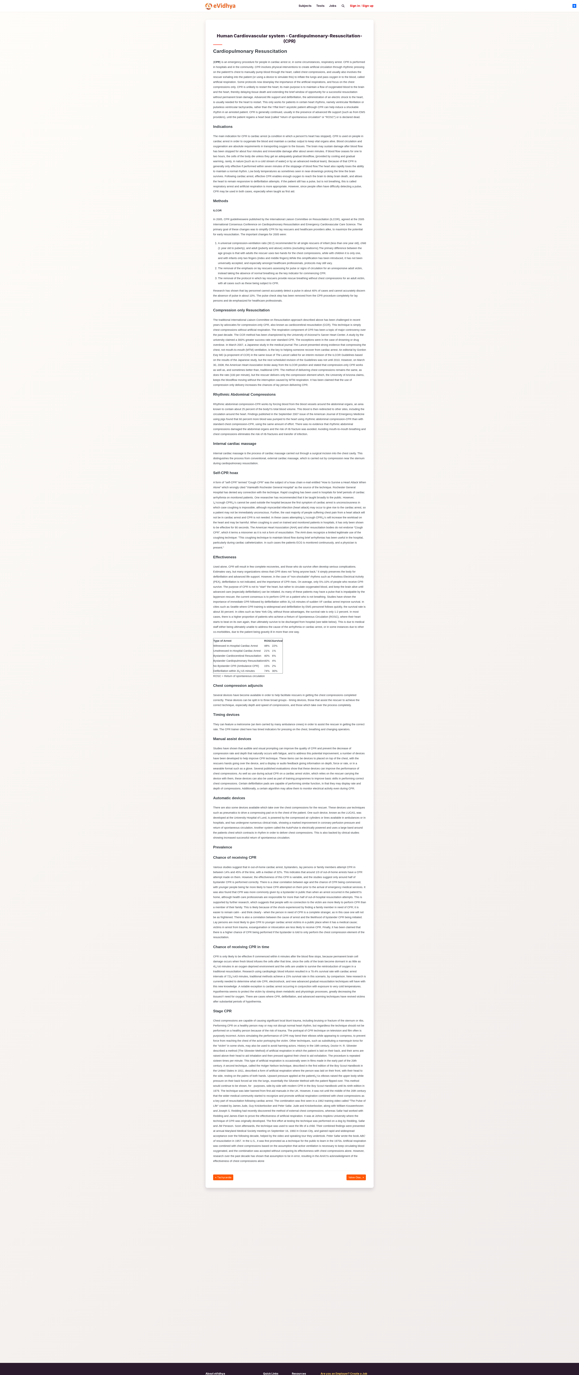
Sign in (355, 6)
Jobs (332, 6)
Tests (320, 6)
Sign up (368, 6)
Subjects (305, 6)
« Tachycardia (223, 1177)
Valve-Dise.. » (356, 1177)
